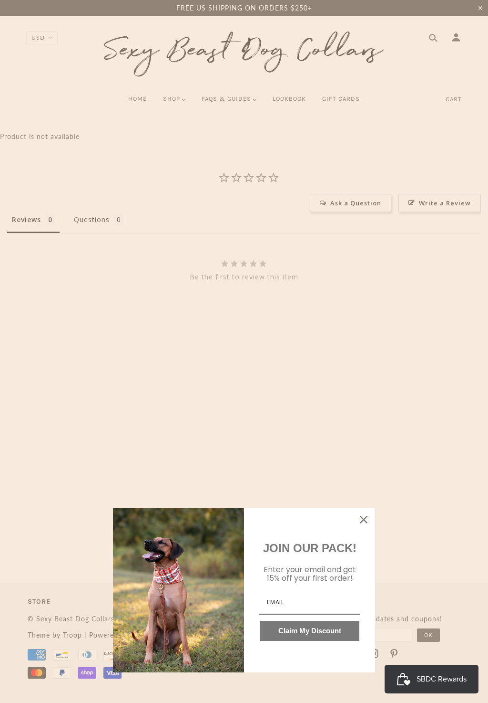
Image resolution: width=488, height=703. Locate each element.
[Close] (363, 519)
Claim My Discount (309, 631)
